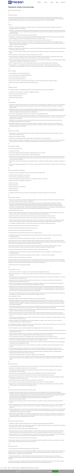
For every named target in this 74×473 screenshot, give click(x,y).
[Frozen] (15, 2)
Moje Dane (36, 467)
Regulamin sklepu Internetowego (27, 467)
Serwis (57, 2)
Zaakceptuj (55, 471)
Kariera (51, 2)
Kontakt (62, 2)
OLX (1, 467)
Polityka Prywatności (16, 467)
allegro (9, 467)
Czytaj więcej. (49, 471)
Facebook (5, 467)
